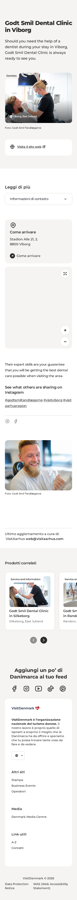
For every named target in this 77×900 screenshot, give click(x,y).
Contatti (17, 848)
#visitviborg (53, 400)
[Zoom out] (65, 342)
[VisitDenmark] (25, 708)
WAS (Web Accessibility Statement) (50, 886)
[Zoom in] (65, 330)
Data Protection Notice (17, 886)
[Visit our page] (26, 688)
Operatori (18, 791)
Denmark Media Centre (29, 817)
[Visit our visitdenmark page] (38, 688)
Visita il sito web (29, 147)
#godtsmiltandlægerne (24, 400)
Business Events (23, 786)
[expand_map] (65, 273)
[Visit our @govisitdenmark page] (50, 688)
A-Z (13, 842)
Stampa (17, 780)
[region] (38, 308)
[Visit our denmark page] (14, 688)
